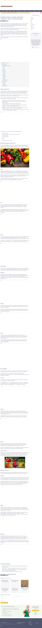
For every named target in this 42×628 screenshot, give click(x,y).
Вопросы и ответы (10, 12)
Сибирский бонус (5, 79)
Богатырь (4, 82)
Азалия (32, 19)
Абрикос (32, 17)
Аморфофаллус (33, 24)
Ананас (32, 25)
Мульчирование (5, 612)
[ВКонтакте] (0, 20)
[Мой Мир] (3, 20)
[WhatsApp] (5, 20)
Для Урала (3, 70)
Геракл (4, 66)
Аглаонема (32, 18)
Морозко (4, 77)
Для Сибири (3, 75)
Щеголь (4, 78)
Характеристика (4, 64)
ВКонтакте (0, 625)
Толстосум (4, 76)
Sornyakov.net (5, 622)
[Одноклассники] (2, 20)
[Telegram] (7, 20)
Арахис (32, 29)
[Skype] (6, 20)
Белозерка (4, 84)
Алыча (31, 23)
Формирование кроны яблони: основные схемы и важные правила (11, 610)
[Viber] (4, 20)
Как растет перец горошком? (7, 611)
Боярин (4, 69)
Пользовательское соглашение (21, 622)
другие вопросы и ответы (8, 615)
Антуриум (32, 26)
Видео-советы (15, 12)
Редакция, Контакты (19, 623)
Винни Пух (4, 71)
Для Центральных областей (6, 65)
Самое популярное (4, 12)
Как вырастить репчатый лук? (7, 614)
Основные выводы (4, 85)
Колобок (4, 72)
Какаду (4, 83)
